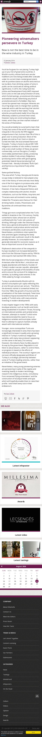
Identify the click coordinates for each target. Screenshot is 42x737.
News (5, 670)
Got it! (33, 732)
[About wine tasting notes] (21, 520)
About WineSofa (9, 607)
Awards (6, 720)
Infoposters (7, 684)
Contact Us (7, 612)
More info (3, 735)
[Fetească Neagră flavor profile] (21, 449)
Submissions (7, 657)
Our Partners (7, 653)
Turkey (13, 62)
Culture (5, 701)
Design (5, 715)
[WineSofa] (6, 1)
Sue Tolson (10, 394)
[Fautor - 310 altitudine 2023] (31, 549)
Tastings (6, 674)
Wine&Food (7, 679)
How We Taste (8, 626)
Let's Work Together (10, 638)
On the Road (7, 689)
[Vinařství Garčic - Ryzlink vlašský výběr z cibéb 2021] (11, 549)
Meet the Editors (9, 616)
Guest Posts (7, 648)
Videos (5, 706)
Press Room (7, 621)
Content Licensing (9, 643)
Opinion (7, 62)
